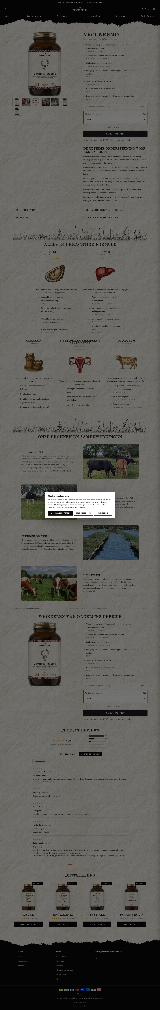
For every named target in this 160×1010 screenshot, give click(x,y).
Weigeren (103, 513)
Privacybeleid (81, 507)
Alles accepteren (60, 513)
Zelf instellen (83, 513)
